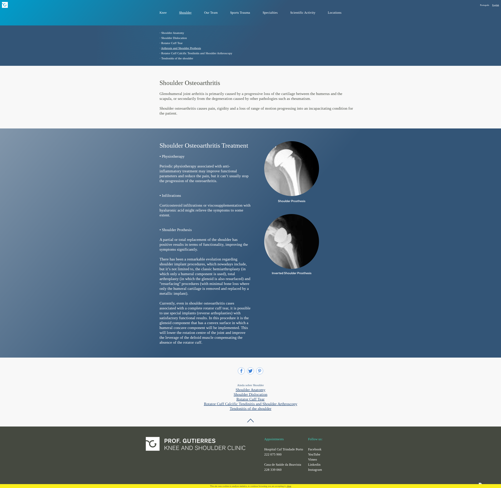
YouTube (314, 454)
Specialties (270, 12)
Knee (163, 12)
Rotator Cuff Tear (172, 43)
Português (484, 5)
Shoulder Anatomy (172, 32)
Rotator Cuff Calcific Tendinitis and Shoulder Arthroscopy (196, 53)
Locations (335, 12)
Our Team (211, 12)
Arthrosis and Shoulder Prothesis (181, 48)
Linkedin (314, 464)
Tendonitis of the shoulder (177, 58)
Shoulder (185, 12)
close (289, 486)
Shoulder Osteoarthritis (189, 82)
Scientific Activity (302, 12)
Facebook (315, 449)
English (495, 5)
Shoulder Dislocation (174, 38)
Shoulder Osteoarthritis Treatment (203, 145)
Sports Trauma (240, 12)
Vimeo (312, 459)
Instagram (315, 470)
